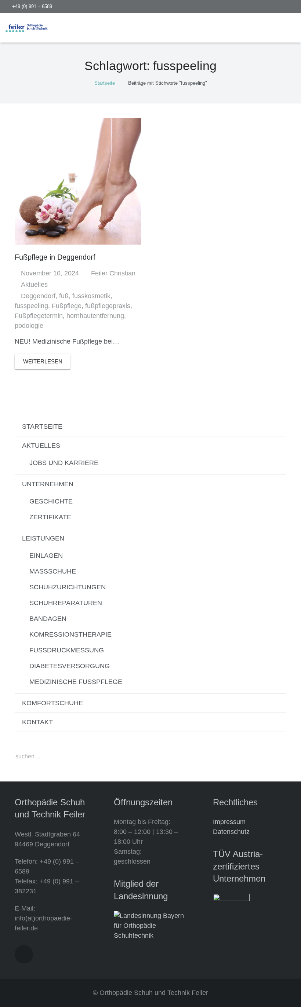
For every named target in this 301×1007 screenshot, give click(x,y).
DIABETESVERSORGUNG (69, 666)
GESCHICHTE (51, 501)
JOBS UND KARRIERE (63, 462)
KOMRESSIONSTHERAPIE (70, 634)
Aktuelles (34, 284)
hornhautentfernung (95, 315)
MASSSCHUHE (52, 571)
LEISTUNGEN (43, 538)
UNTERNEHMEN (47, 484)
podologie (29, 325)
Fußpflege (66, 306)
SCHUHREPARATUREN (65, 603)
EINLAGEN (46, 555)
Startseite (104, 83)
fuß (64, 296)
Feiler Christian (113, 273)
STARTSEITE (42, 426)
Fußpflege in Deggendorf (55, 257)
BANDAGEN (47, 618)
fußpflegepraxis (107, 306)
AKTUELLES (41, 445)
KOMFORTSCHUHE (52, 703)
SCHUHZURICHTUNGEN (67, 587)
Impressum (229, 821)
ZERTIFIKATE (50, 517)
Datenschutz (231, 831)
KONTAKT (37, 722)
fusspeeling (31, 306)
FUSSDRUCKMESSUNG (66, 650)
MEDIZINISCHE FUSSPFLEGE (75, 681)
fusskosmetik (91, 296)
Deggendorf (38, 296)
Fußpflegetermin (39, 315)
